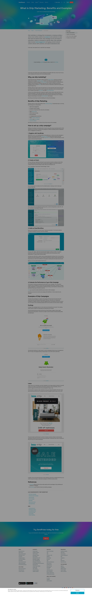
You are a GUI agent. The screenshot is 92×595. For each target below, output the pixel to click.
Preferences (77, 590)
